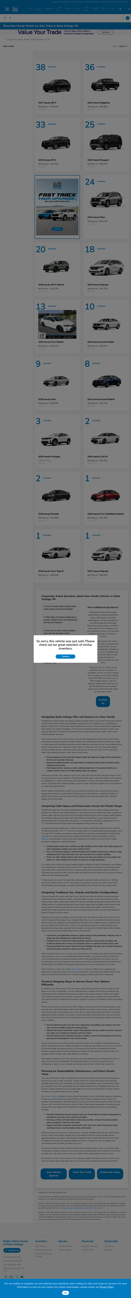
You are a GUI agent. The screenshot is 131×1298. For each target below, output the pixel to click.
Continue (65, 656)
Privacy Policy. (107, 1287)
